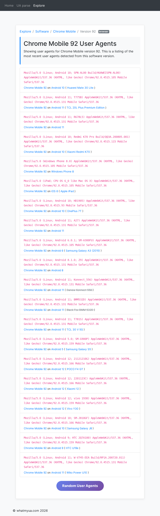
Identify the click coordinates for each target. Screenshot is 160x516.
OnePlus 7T (74, 211)
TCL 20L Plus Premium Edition (86, 107)
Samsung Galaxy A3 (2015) (83, 250)
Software (42, 31)
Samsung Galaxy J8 (80, 428)
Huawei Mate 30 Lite (80, 87)
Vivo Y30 (73, 408)
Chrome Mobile (64, 31)
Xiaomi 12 (73, 388)
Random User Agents (80, 486)
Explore (39, 5)
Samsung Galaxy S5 (79, 349)
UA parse (23, 5)
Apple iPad (67, 191)
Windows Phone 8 (62, 171)
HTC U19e (72, 448)
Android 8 (57, 270)
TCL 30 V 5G (75, 329)
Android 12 (58, 369)
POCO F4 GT (75, 369)
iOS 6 (55, 191)
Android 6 (57, 250)
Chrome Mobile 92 (35, 87)
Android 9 (57, 448)
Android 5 (57, 349)
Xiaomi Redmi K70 (79, 151)
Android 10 (58, 87)
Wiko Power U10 (77, 472)
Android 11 (58, 107)
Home (9, 5)
